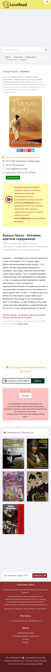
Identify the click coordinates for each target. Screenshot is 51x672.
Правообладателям (25, 633)
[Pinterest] (29, 150)
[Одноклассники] (25, 150)
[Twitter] (32, 150)
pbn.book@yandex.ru (33, 621)
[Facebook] (21, 150)
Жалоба (25, 396)
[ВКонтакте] (18, 150)
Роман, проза (31, 57)
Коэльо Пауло (18, 165)
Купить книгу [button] (13, 177)
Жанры (26, 642)
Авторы (25, 639)
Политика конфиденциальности (25, 636)
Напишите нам (12, 414)
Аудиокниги (18, 57)
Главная (8, 57)
